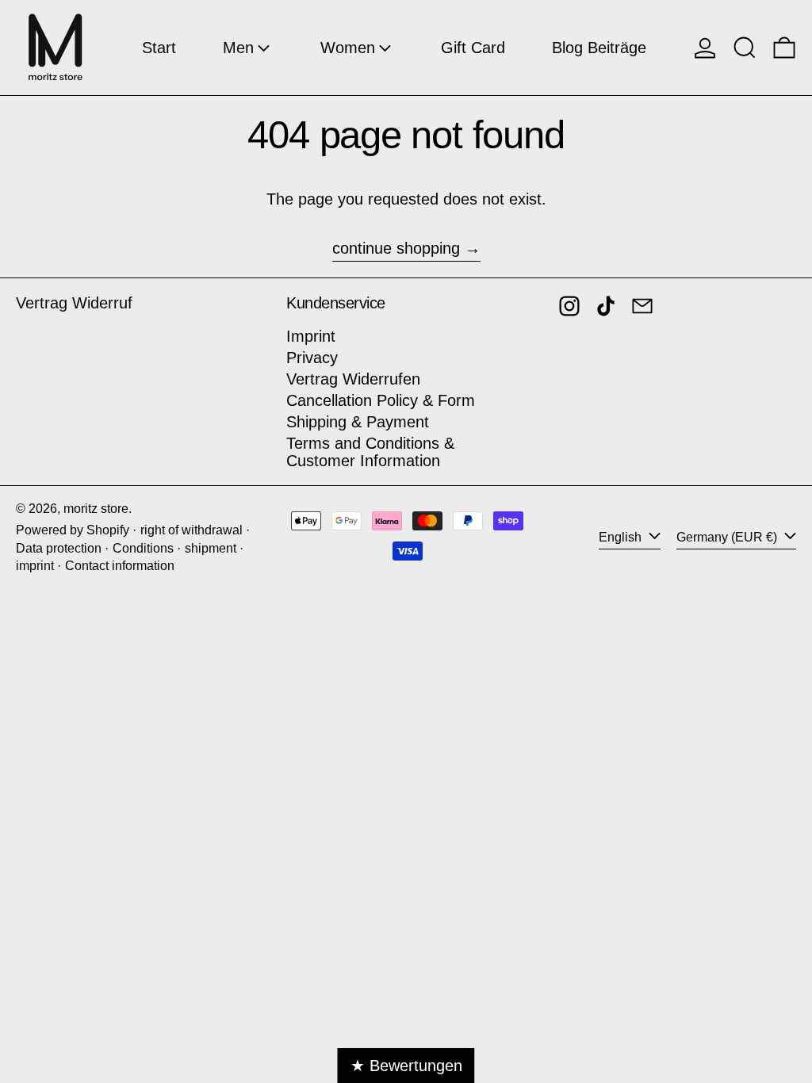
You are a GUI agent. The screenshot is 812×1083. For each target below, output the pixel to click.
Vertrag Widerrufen (353, 379)
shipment (210, 548)
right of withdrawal (191, 530)
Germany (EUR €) (728, 537)
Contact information (119, 565)
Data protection (59, 548)
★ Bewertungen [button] (406, 1065)
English (622, 537)
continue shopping (396, 248)
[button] (744, 47)
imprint (35, 565)
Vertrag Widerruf (74, 303)
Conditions (143, 548)
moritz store (95, 508)
